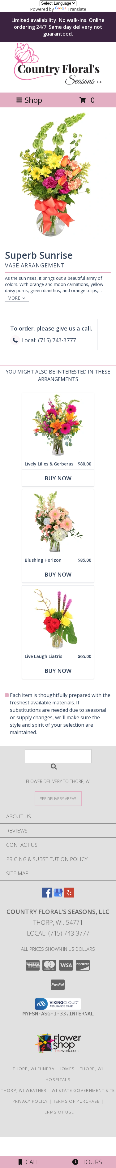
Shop (33, 100)
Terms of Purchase (76, 1101)
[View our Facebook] (47, 895)
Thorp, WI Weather (23, 1090)
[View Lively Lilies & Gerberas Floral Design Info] (58, 425)
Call (31, 1162)
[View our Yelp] (69, 895)
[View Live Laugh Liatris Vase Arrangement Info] (58, 618)
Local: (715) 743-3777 (58, 933)
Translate (76, 9)
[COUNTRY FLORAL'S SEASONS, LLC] (58, 83)
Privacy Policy (30, 1101)
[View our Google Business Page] (58, 895)
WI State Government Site (83, 1090)
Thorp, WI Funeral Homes (44, 1068)
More (13, 298)
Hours (90, 1162)
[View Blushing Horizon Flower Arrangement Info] (58, 522)
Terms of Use (58, 1112)
